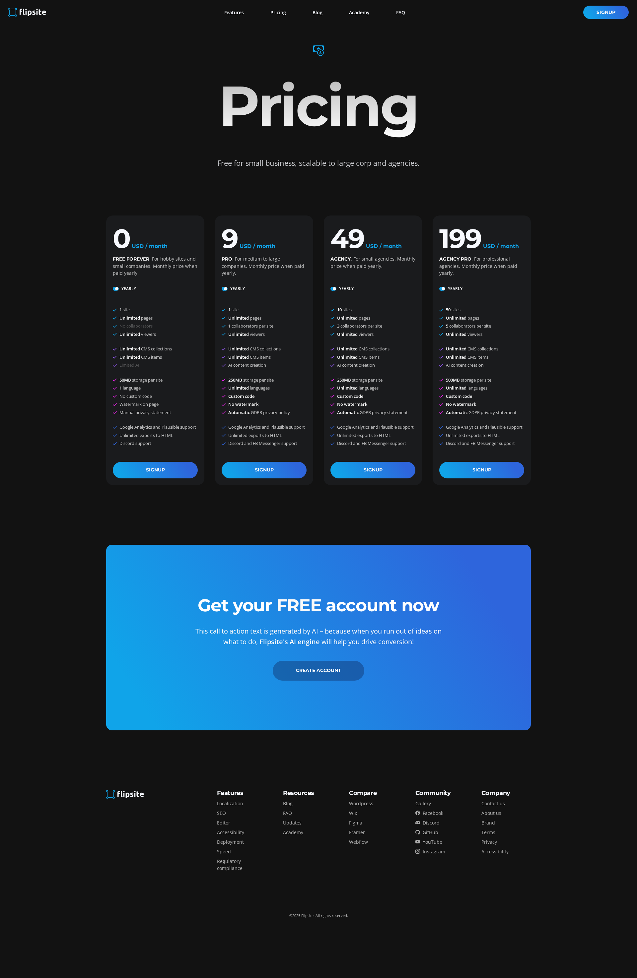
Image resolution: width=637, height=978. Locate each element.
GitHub (430, 832)
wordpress (361, 803)
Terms (488, 832)
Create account (318, 670)
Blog (317, 12)
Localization (230, 803)
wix (353, 813)
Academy (359, 12)
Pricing (278, 12)
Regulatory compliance (230, 864)
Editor (223, 823)
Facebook (433, 813)
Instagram (434, 851)
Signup (606, 12)
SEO (221, 813)
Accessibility (230, 832)
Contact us (493, 803)
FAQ (400, 12)
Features (234, 12)
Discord (431, 823)
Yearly (128, 288)
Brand (488, 823)
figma (355, 823)
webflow (358, 842)
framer (357, 832)
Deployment (230, 842)
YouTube (432, 842)
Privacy (489, 842)
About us (491, 813)
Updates (292, 823)
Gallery (423, 803)
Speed (224, 851)
